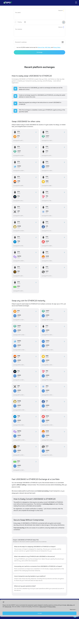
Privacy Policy (56, 47)
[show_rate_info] (25, 22)
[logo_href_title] (7, 2)
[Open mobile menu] (76, 2)
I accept (39, 613)
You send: (18, 12)
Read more (72, 609)
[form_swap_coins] (63, 22)
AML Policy (48, 47)
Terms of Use (41, 47)
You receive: (18, 29)
